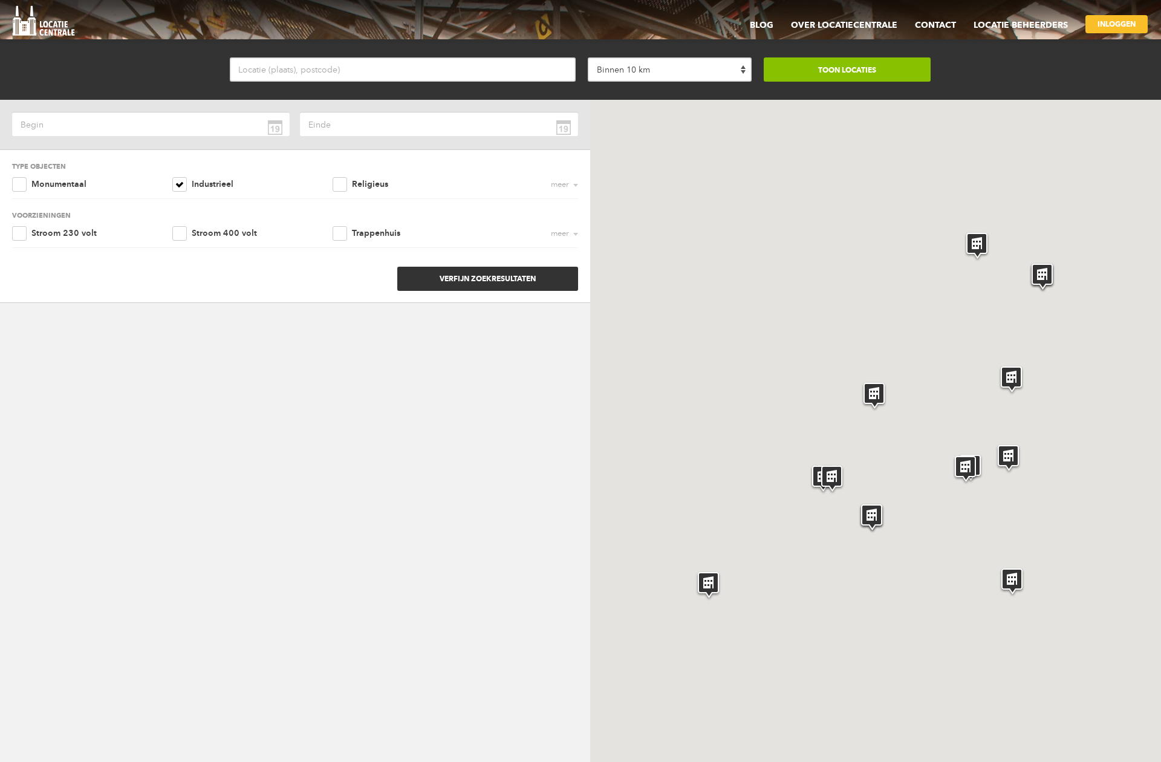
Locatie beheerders (1021, 25)
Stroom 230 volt (64, 233)
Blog (761, 25)
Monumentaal (58, 184)
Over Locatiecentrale (844, 25)
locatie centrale (48, 22)
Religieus (370, 184)
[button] (874, 397)
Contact (935, 25)
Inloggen (1117, 23)
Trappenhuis (376, 233)
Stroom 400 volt (224, 233)
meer (560, 184)
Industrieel (212, 184)
